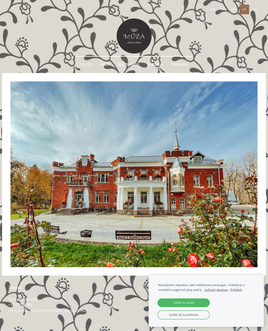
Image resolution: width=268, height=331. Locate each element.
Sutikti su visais (184, 303)
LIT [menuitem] (244, 9)
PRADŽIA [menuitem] (86, 65)
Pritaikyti (236, 290)
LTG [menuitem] (255, 9)
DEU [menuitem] (234, 9)
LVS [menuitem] (213, 9)
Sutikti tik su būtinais (183, 315)
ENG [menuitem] (223, 9)
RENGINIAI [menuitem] (155, 65)
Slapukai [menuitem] (15, 287)
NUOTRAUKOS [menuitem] (128, 65)
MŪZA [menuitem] (105, 65)
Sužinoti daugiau (216, 290)
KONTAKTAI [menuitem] (179, 65)
